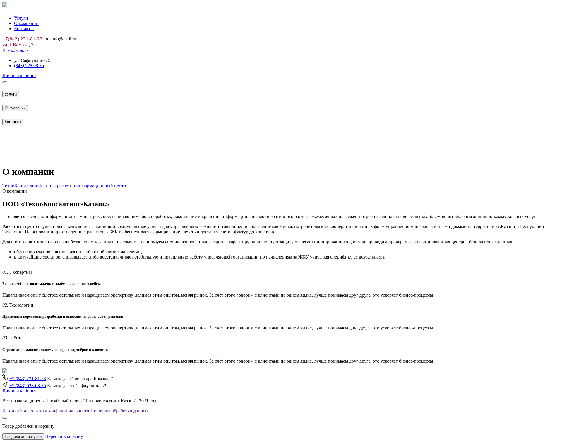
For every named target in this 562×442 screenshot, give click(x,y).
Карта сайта (14, 410)
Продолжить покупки (23, 436)
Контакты (24, 28)
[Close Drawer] (4, 82)
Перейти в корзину (64, 436)
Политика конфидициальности (58, 410)
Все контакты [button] (16, 50)
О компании (26, 23)
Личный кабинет (19, 75)
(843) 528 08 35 (29, 65)
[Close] (4, 418)
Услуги (21, 18)
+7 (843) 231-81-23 (27, 378)
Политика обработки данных (119, 410)
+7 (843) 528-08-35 (27, 385)
